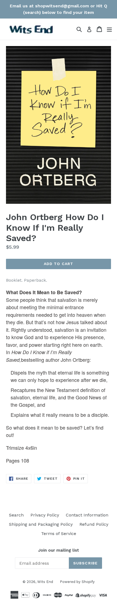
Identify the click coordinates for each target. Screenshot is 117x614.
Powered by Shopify (77, 582)
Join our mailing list (58, 550)
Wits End (45, 582)
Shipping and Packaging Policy (41, 524)
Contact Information (87, 515)
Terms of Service (58, 533)
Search (16, 515)
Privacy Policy (44, 515)
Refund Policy (93, 524)
